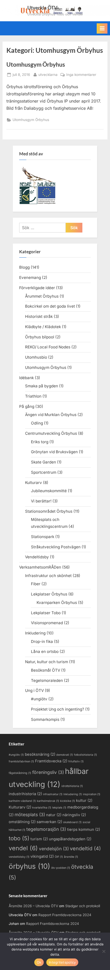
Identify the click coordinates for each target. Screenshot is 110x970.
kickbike (67, 801)
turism (39, 839)
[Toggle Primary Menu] (102, 28)
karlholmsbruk (48, 801)
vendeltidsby (19, 856)
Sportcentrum (43, 472)
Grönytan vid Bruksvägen (54, 451)
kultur (84, 800)
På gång (26, 406)
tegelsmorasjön (46, 829)
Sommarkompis (45, 719)
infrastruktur (52, 794)
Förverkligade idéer (37, 287)
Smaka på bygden (41, 385)
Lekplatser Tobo (46, 612)
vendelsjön (54, 848)
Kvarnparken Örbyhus (57, 602)
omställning (22, 822)
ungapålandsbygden (70, 839)
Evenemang (30, 277)
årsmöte (71, 856)
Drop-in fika (42, 641)
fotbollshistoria (85, 754)
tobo (19, 838)
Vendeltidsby (37, 556)
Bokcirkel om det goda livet (50, 306)
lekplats (59, 807)
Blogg (24, 267)
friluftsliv (76, 761)
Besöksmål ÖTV (45, 670)
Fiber (35, 583)
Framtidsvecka (51, 761)
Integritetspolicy (62, 962)
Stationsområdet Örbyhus (48, 511)
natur (53, 815)
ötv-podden (60, 868)
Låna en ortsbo (45, 651)
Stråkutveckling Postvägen (56, 546)
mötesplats (30, 814)
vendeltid (85, 848)
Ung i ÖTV (34, 690)
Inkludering (35, 633)
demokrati (64, 754)
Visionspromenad (47, 622)
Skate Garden (43, 462)
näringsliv (74, 815)
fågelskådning (20, 773)
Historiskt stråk (39, 316)
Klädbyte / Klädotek (43, 326)
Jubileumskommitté (49, 490)
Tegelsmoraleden (47, 680)
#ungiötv (39, 698)
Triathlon (33, 396)
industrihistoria (25, 794)
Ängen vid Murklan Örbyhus (50, 414)
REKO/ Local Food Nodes (47, 347)
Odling (37, 423)
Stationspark (42, 536)
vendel (23, 848)
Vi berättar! (41, 501)
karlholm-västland (22, 801)
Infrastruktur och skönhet (48, 575)
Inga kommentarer (81, 75)
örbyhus (29, 866)
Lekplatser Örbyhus (49, 594)
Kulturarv (33, 482)
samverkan (49, 822)
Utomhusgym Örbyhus (35, 64)
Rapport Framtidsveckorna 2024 (64, 915)
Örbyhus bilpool (39, 337)
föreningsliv (48, 772)
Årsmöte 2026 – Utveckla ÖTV (33, 906)
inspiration (91, 794)
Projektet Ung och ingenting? (57, 709)
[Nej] (103, 951)
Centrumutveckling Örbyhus (51, 433)
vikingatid (42, 856)
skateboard (72, 822)
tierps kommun (83, 829)
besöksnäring (40, 754)
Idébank (26, 377)
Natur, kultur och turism (46, 661)
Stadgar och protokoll (82, 906)
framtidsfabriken (21, 761)
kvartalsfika (41, 807)
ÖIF (59, 856)
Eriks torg (39, 441)
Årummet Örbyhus (42, 296)
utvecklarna (48, 74)
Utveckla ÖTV (42, 8)
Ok (39, 962)
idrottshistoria (72, 786)
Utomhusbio (36, 357)
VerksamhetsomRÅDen (40, 567)
